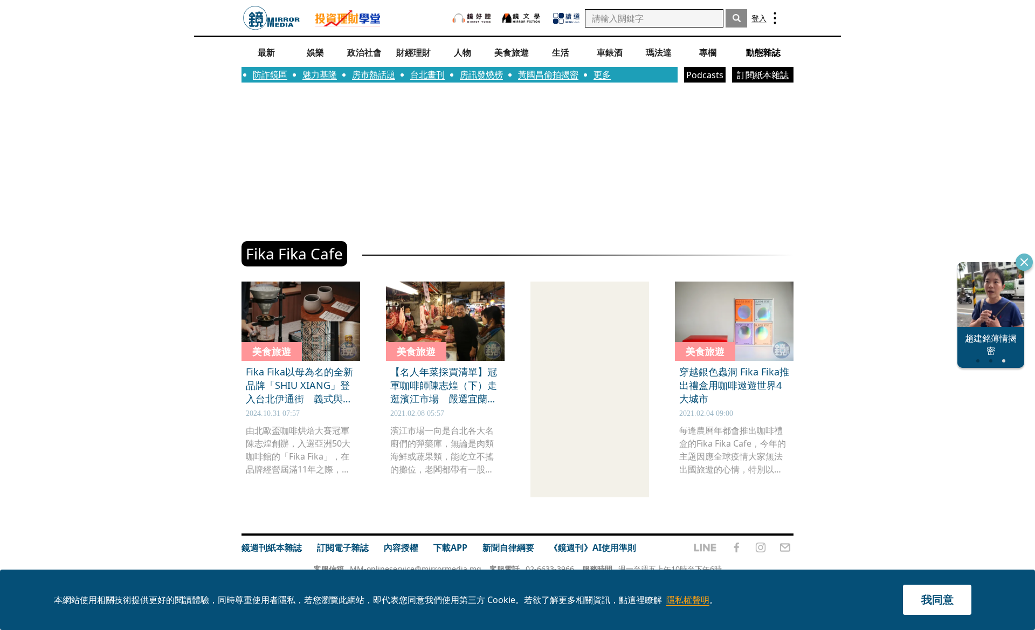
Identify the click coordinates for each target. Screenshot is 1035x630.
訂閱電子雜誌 (343, 547)
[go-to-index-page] (271, 18)
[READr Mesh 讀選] (566, 18)
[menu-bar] (775, 18)
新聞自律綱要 (508, 547)
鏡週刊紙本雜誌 (272, 547)
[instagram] (760, 547)
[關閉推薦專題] (1024, 262)
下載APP (450, 547)
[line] (705, 547)
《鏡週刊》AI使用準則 (592, 547)
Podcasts (704, 75)
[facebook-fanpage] (736, 547)
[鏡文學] (522, 18)
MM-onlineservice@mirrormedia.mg (415, 569)
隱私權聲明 (687, 600)
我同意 (937, 599)
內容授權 (401, 547)
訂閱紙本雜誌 (763, 75)
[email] (785, 547)
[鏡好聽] (472, 18)
